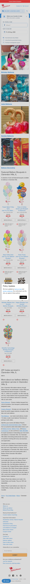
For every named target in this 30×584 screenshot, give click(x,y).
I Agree (23, 297)
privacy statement (8, 291)
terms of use (18, 289)
